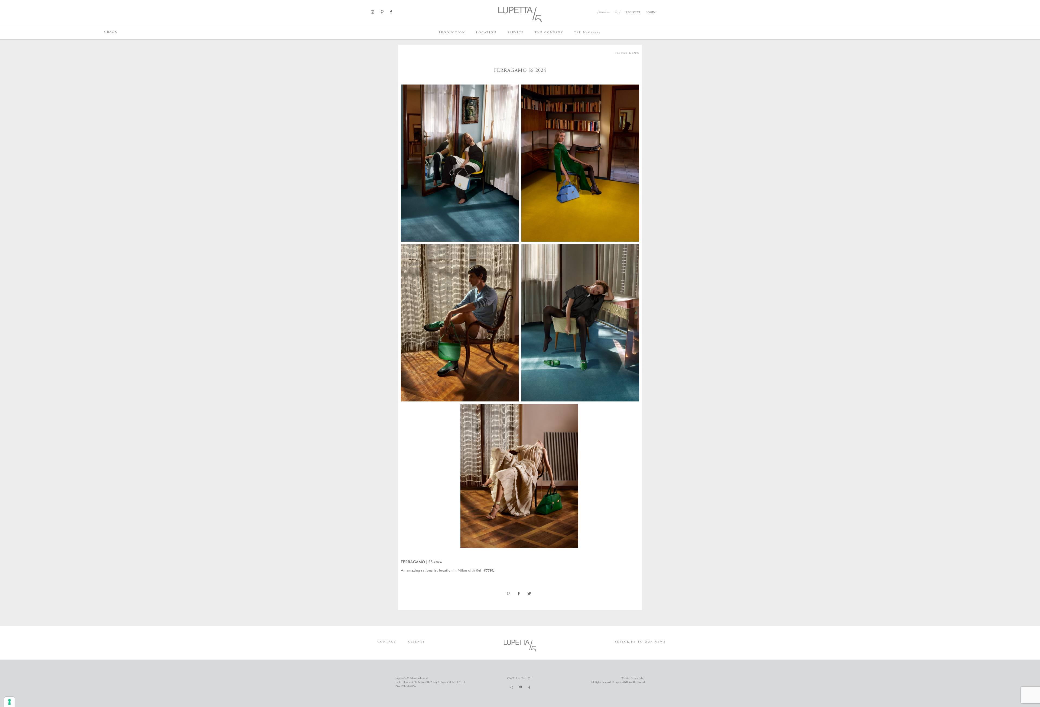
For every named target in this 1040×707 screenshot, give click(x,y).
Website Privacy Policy (633, 678)
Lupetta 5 (9, 31)
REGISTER (633, 12)
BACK (111, 32)
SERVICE (516, 32)
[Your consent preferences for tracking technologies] (9, 702)
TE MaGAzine (587, 32)
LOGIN (651, 12)
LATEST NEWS (627, 53)
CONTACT (387, 642)
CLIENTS (416, 642)
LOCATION (486, 32)
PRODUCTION (452, 32)
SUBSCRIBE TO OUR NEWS (640, 642)
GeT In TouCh (520, 678)
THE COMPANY (549, 32)
